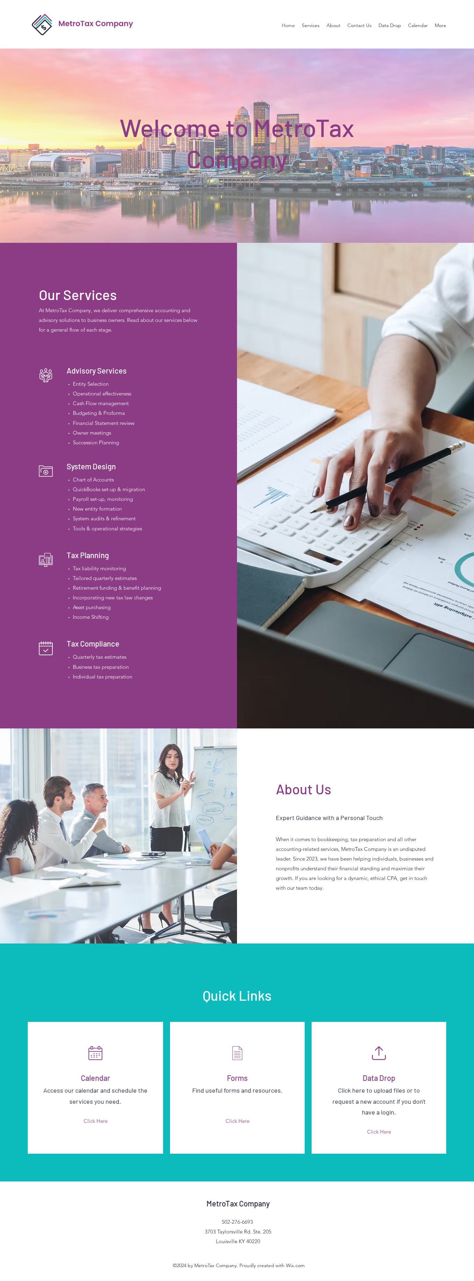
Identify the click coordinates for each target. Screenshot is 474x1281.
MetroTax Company (238, 1203)
